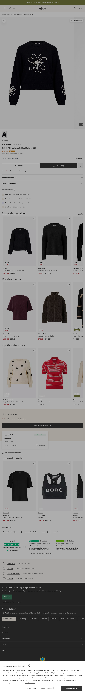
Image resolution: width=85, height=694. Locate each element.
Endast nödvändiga (48, 688)
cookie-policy (30, 683)
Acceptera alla (71, 688)
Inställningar (31, 688)
